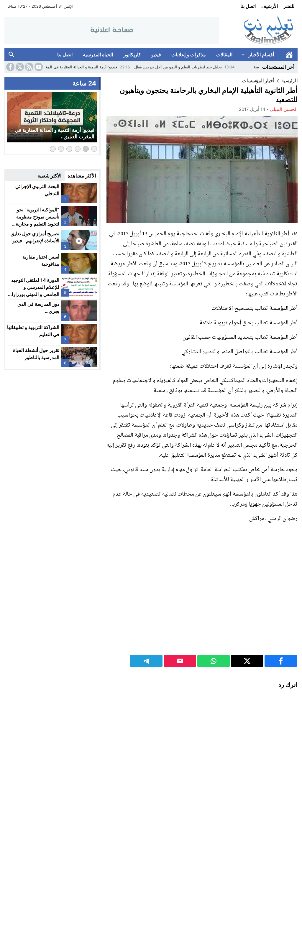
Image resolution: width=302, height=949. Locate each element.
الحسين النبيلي (284, 109)
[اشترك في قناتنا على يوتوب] (38, 67)
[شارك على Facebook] (281, 661)
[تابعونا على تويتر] (19, 67)
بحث (11, 54)
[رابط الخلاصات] (28, 67)
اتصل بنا (248, 6)
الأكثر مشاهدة (82, 176)
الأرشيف (269, 6)
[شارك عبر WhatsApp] (213, 661)
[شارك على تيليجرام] (146, 661)
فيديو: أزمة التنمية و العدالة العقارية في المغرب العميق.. (96, 67)
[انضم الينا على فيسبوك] (9, 67)
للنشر (289, 6)
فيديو (156, 54)
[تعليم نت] (258, 30)
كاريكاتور (132, 54)
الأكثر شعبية (49, 176)
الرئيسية (289, 55)
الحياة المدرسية (98, 54)
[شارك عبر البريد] (180, 661)
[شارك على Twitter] (247, 661)
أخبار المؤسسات (258, 80)
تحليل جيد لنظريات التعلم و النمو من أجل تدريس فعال (202, 67)
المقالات (224, 54)
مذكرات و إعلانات (188, 54)
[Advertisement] (202, 593)
